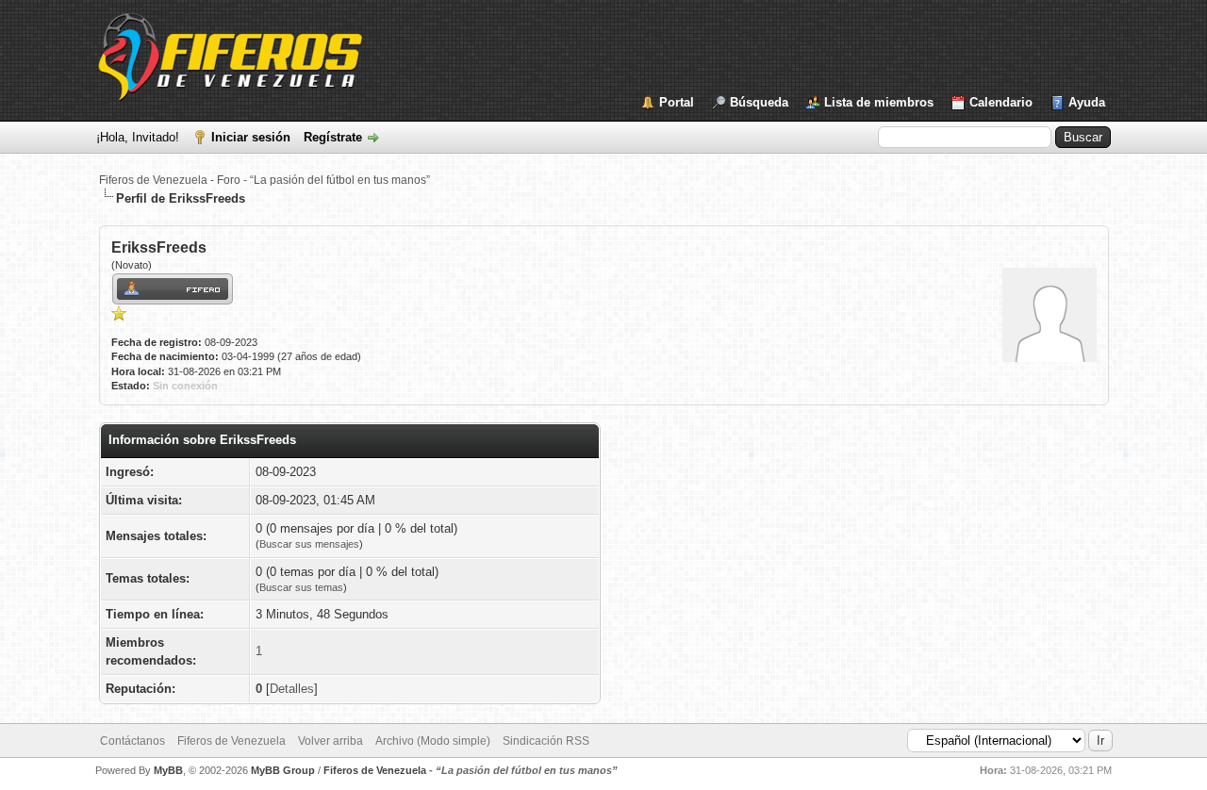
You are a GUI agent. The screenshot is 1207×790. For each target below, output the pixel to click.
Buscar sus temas (301, 587)
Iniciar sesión (250, 137)
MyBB (168, 770)
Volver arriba (330, 741)
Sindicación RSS (546, 741)
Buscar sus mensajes (309, 544)
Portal (676, 102)
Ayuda (1086, 102)
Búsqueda (759, 102)
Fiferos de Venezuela (231, 741)
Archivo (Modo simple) (432, 741)
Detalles (292, 689)
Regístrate (333, 137)
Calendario (1001, 102)
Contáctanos (132, 741)
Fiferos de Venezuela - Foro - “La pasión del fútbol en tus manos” (264, 180)
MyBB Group (283, 770)
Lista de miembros (879, 102)
